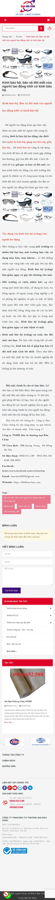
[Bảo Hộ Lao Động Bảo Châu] (27, 8)
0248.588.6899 (9, 837)
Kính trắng (41, 506)
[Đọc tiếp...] (9, 722)
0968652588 (16, 807)
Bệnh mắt (8, 506)
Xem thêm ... (12, 651)
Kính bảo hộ (24, 506)
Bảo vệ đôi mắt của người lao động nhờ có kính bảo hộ (24, 499)
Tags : (5, 492)
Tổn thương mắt (12, 511)
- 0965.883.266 (40, 837)
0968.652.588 (17, 801)
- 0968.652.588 (24, 837)
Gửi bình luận (11, 590)
